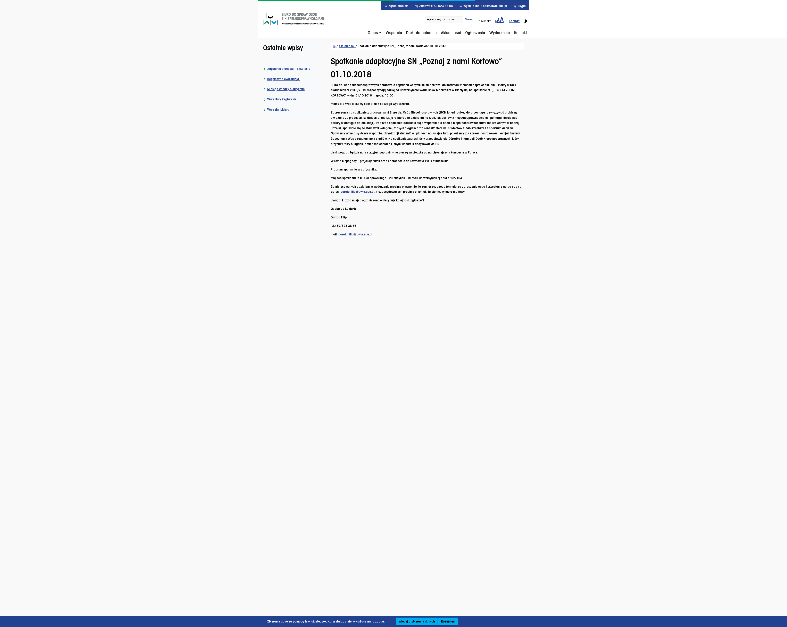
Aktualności (347, 46)
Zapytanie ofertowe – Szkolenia (288, 69)
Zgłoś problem (398, 6)
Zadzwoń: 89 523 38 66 (435, 6)
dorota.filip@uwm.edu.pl (357, 192)
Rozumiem (448, 621)
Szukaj (469, 19)
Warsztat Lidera (278, 109)
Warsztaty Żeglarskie (281, 99)
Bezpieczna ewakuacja (283, 79)
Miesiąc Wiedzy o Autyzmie (286, 89)
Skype (521, 6)
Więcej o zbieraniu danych (417, 621)
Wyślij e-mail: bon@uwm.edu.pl (485, 6)
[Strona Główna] (334, 46)
